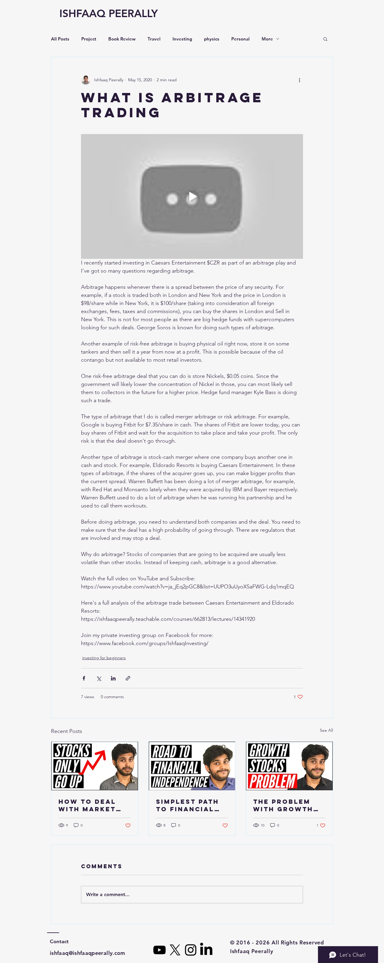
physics (211, 39)
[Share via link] (128, 678)
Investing (182, 39)
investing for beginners (104, 657)
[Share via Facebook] (84, 678)
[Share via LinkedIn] (113, 678)
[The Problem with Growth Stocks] (289, 766)
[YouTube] (159, 950)
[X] (175, 950)
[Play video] (192, 196)
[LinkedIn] (206, 950)
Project (88, 39)
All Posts (60, 39)
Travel (154, 39)
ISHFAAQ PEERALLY (108, 13)
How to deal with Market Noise (87, 805)
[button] (325, 38)
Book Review (122, 39)
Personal (240, 39)
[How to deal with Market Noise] (94, 766)
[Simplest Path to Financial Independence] (192, 766)
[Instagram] (190, 950)
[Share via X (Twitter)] (98, 678)
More (267, 39)
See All (326, 730)
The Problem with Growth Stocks (283, 805)
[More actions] (299, 79)
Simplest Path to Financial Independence (187, 805)
